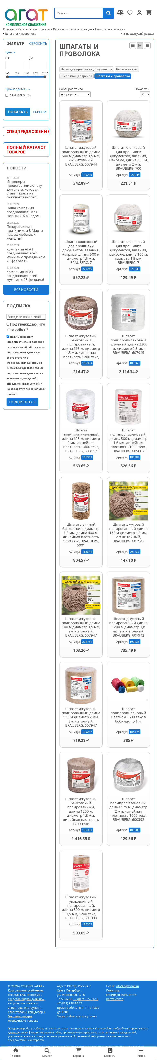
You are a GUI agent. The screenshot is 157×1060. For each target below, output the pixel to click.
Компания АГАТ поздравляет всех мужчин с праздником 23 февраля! (26, 255)
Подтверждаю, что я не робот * (26, 327)
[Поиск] (108, 13)
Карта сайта (114, 999)
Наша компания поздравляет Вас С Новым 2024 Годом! (23, 212)
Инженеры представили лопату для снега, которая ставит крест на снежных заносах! (24, 189)
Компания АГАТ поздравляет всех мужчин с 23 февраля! (25, 275)
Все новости (26, 289)
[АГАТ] (25, 16)
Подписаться (22, 402)
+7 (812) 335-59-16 (85, 999)
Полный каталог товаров (26, 149)
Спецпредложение (26, 131)
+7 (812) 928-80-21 (69, 1003)
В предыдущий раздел (138, 33)
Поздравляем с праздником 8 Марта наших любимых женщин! (25, 232)
